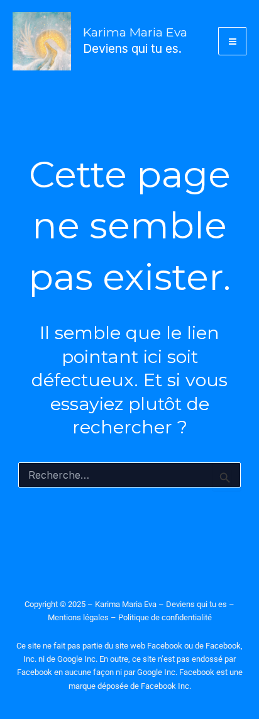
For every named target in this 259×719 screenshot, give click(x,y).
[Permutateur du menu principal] (232, 41)
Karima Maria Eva (135, 32)
